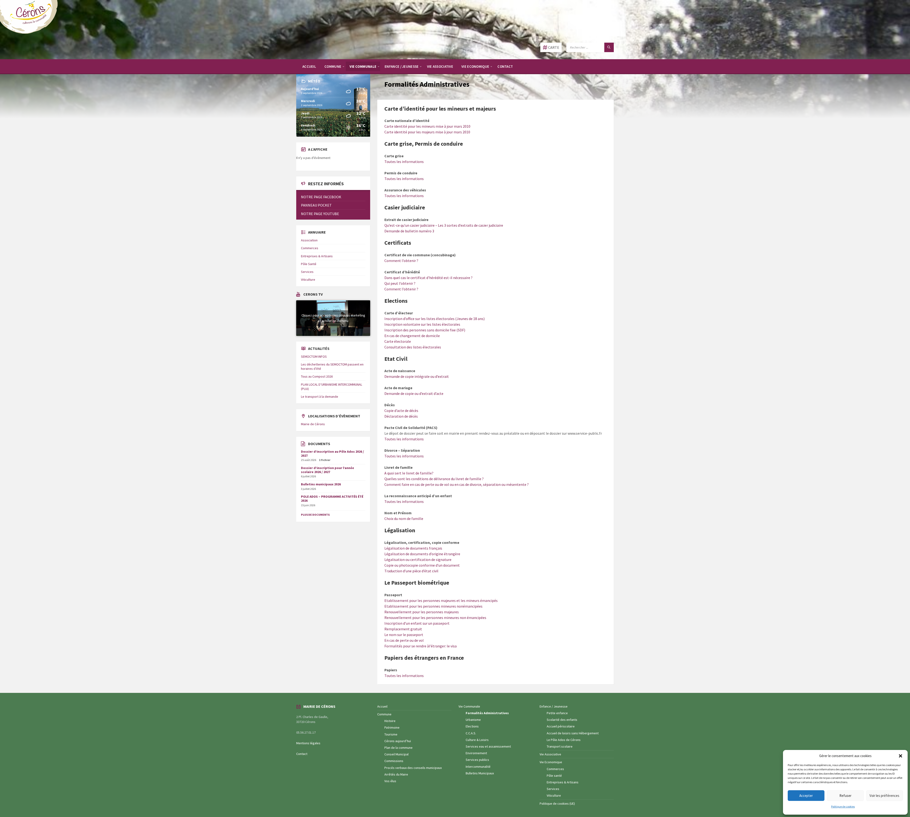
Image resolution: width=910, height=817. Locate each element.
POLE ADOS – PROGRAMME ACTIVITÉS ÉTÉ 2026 (332, 498)
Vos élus (390, 781)
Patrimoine (392, 727)
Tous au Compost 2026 (317, 376)
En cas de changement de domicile (412, 335)
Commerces (309, 248)
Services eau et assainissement (488, 746)
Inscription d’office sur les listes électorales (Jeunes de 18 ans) (434, 318)
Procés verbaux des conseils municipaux (413, 768)
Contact (301, 754)
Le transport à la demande (319, 396)
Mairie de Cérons (313, 424)
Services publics (477, 760)
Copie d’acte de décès (401, 410)
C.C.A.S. (471, 733)
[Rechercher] (609, 47)
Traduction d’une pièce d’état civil (411, 571)
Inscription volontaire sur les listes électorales (422, 324)
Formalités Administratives (487, 713)
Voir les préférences (884, 795)
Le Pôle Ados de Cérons (564, 740)
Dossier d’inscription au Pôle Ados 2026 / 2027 (332, 453)
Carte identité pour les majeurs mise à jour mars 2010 (427, 132)
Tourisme (390, 734)
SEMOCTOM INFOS (314, 356)
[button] (900, 756)
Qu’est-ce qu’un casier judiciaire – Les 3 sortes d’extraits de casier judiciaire (443, 225)
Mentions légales (308, 743)
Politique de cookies (843, 806)
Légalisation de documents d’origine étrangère (422, 553)
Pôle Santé (308, 264)
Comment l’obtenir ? (401, 260)
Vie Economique (551, 762)
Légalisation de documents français (413, 548)
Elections (472, 726)
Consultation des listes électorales (412, 347)
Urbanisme (473, 720)
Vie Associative (550, 754)
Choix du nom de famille (403, 518)
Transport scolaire (560, 746)
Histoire (390, 721)
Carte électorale (397, 341)
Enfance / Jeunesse (554, 706)
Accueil (382, 706)
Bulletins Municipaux (480, 773)
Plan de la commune (398, 747)
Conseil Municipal (396, 754)
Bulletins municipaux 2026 (321, 484)
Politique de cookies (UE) (557, 803)
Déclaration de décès (401, 416)
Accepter (806, 795)
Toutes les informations (404, 161)
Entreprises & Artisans (317, 256)
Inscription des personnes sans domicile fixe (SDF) (424, 330)
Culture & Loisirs (477, 740)
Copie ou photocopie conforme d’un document (422, 565)
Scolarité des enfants (562, 720)
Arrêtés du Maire (396, 774)
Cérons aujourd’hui (397, 741)
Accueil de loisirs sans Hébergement (573, 733)
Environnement (476, 753)
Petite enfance (557, 713)
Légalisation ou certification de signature (417, 559)
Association (309, 240)
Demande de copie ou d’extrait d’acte (413, 393)
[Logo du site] (31, 33)
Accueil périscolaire (561, 726)
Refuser (845, 795)
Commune (384, 714)
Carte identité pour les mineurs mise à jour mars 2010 (427, 126)
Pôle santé (554, 775)
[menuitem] (309, 66)
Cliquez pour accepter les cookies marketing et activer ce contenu (333, 318)
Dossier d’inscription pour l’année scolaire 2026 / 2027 (327, 470)
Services (307, 272)
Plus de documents (315, 514)
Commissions (393, 761)
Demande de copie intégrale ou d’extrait (416, 376)
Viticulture (308, 279)
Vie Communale (469, 706)
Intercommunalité (478, 766)
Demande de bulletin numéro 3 (409, 231)
